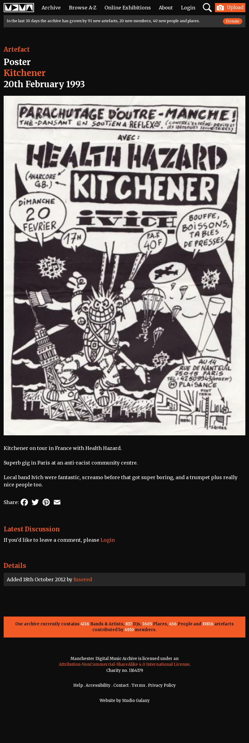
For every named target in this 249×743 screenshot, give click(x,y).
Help (78, 685)
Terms (138, 685)
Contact (121, 685)
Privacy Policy (162, 685)
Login (188, 8)
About (166, 8)
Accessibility (98, 685)
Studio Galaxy (136, 700)
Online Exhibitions (127, 8)
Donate (232, 21)
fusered (82, 579)
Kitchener (25, 72)
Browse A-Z (82, 8)
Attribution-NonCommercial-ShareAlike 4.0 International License (124, 664)
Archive (51, 8)
